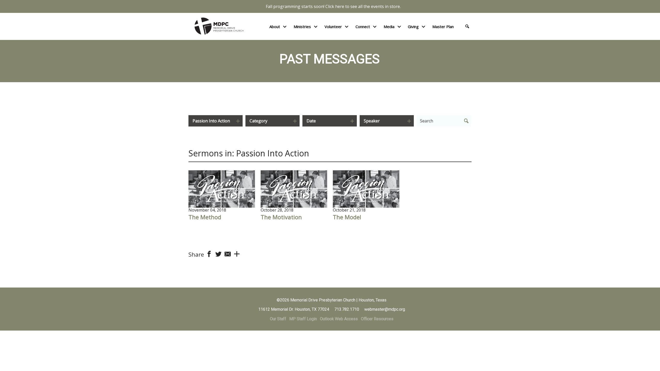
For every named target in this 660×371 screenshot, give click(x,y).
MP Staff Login (303, 318)
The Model (347, 217)
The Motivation (281, 217)
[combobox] (215, 121)
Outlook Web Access (339, 318)
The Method (204, 217)
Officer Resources (377, 318)
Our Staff (278, 318)
